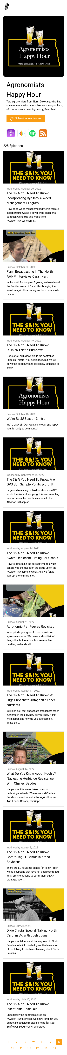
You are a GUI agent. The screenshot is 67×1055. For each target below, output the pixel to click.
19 (54, 1048)
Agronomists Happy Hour (28, 6)
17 (37, 1048)
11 (12, 1048)
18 (45, 1048)
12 (21, 1048)
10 (59, 1041)
